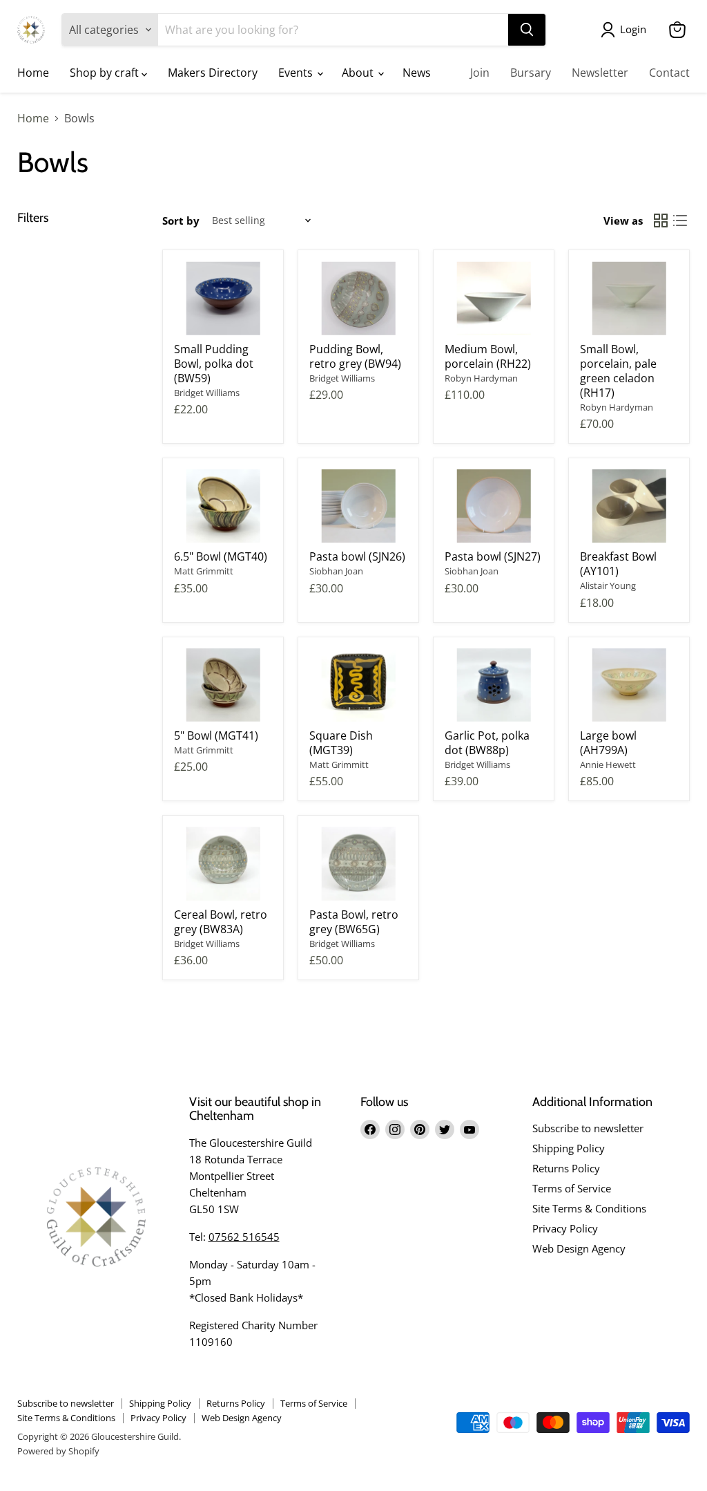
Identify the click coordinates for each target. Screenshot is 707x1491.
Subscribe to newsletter (587, 1128)
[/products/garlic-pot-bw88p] (494, 685)
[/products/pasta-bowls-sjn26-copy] (494, 506)
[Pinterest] (419, 1129)
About (359, 72)
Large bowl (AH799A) (608, 743)
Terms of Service (571, 1188)
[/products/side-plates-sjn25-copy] (358, 506)
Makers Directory (213, 72)
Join (480, 72)
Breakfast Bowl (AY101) (618, 564)
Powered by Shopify (58, 1451)
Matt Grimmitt (203, 571)
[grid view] (660, 220)
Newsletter (600, 72)
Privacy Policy (565, 1228)
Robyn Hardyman (481, 378)
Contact (669, 72)
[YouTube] (469, 1129)
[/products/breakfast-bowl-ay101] (629, 506)
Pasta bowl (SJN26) (357, 556)
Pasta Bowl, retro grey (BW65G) (353, 922)
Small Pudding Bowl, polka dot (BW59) (213, 363)
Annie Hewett (608, 764)
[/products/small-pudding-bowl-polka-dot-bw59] (223, 298)
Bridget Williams (207, 392)
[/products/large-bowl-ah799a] (629, 685)
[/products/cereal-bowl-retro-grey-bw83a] (223, 864)
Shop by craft (106, 72)
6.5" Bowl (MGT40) (220, 556)
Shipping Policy (568, 1148)
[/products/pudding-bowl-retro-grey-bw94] (358, 298)
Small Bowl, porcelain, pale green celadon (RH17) (618, 370)
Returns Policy (566, 1168)
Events (297, 72)
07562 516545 (244, 1237)
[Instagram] (395, 1129)
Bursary (530, 72)
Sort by (181, 221)
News (417, 72)
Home (33, 72)
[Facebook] (370, 1129)
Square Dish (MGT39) (341, 743)
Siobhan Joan (336, 571)
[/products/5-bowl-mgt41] (223, 685)
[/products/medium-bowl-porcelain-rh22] (494, 298)
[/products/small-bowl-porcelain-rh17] (629, 298)
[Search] (526, 30)
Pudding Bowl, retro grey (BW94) (355, 356)
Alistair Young (608, 585)
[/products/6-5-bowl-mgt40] (223, 506)
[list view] (680, 220)
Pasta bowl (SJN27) (493, 556)
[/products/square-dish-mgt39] (358, 685)
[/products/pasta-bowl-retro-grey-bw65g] (358, 864)
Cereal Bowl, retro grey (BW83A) (220, 922)
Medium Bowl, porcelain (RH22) (488, 356)
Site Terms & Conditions (589, 1208)
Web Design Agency (579, 1248)
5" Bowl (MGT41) (216, 735)
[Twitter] (444, 1129)
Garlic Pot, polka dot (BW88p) (487, 743)
